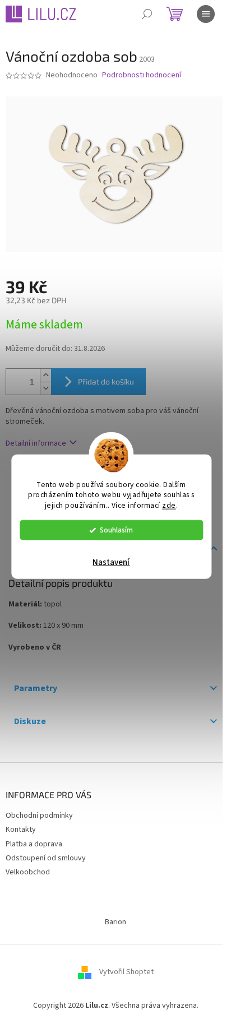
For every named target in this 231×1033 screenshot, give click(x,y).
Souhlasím (116, 530)
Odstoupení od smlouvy (46, 858)
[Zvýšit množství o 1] (45, 375)
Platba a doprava (34, 844)
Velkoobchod (28, 872)
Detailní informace (36, 443)
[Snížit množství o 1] (45, 388)
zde (169, 505)
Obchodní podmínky (39, 815)
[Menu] (206, 14)
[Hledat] (147, 14)
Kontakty (21, 829)
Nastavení (111, 562)
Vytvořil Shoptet (126, 972)
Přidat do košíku (106, 381)
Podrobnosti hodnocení (141, 75)
